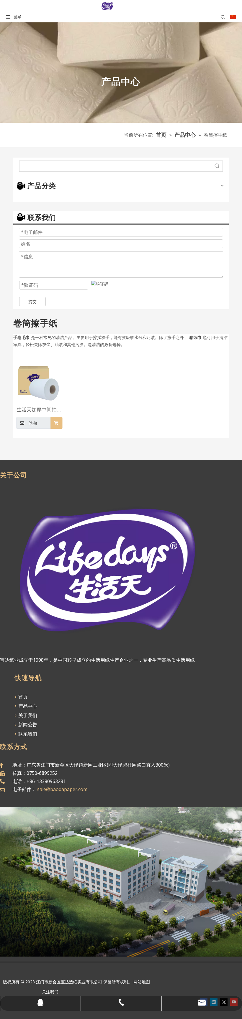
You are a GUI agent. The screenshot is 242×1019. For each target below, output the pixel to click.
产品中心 (27, 706)
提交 (32, 301)
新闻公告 (27, 724)
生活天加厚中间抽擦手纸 (39, 410)
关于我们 (27, 715)
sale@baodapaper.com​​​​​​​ (62, 789)
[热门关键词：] (217, 166)
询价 (33, 423)
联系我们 (27, 734)
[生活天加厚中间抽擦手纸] (39, 378)
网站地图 (141, 982)
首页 (22, 697)
